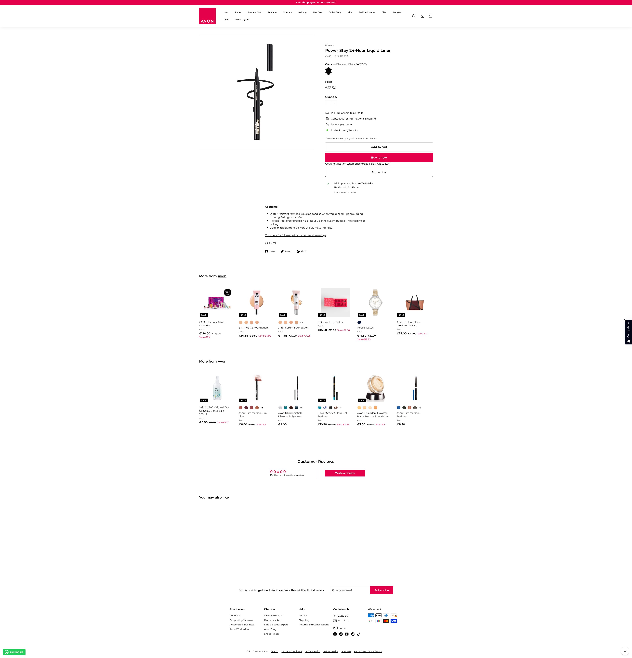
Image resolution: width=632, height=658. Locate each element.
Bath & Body (335, 12)
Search (274, 651)
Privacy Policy (312, 651)
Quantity (331, 96)
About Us (235, 615)
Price (328, 81)
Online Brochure (273, 615)
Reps (226, 19)
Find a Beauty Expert (276, 624)
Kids (350, 12)
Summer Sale (254, 12)
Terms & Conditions (292, 651)
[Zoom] (256, 92)
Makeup (302, 12)
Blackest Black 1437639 (328, 71)
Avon (328, 55)
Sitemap (346, 651)
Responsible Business (242, 624)
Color (346, 64)
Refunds (303, 615)
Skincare (287, 12)
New (226, 12)
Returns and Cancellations (314, 624)
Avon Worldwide (239, 629)
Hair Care (317, 12)
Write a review (345, 473)
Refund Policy (330, 651)
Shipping (345, 138)
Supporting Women (241, 620)
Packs (238, 12)
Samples (397, 12)
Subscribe (379, 172)
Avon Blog (270, 629)
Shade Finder (271, 633)
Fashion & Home (367, 12)
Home (328, 45)
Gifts (384, 12)
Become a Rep (272, 620)
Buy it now (379, 157)
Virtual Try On (242, 19)
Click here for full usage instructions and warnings (295, 235)
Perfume (272, 12)
